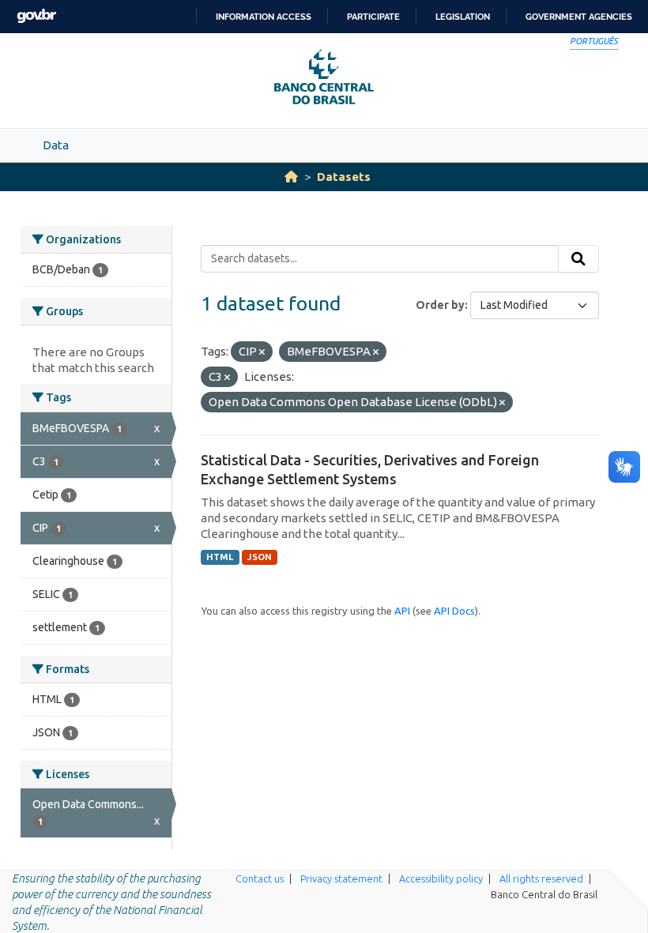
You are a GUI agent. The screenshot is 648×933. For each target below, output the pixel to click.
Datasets (344, 176)
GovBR (36, 16)
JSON (259, 557)
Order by (440, 305)
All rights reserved (541, 878)
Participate (373, 16)
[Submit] (578, 259)
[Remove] (262, 352)
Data (56, 145)
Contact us (259, 878)
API (402, 610)
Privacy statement (341, 878)
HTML (219, 557)
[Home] (291, 176)
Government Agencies (579, 16)
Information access (263, 16)
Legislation (462, 16)
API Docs (454, 610)
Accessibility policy (441, 878)
